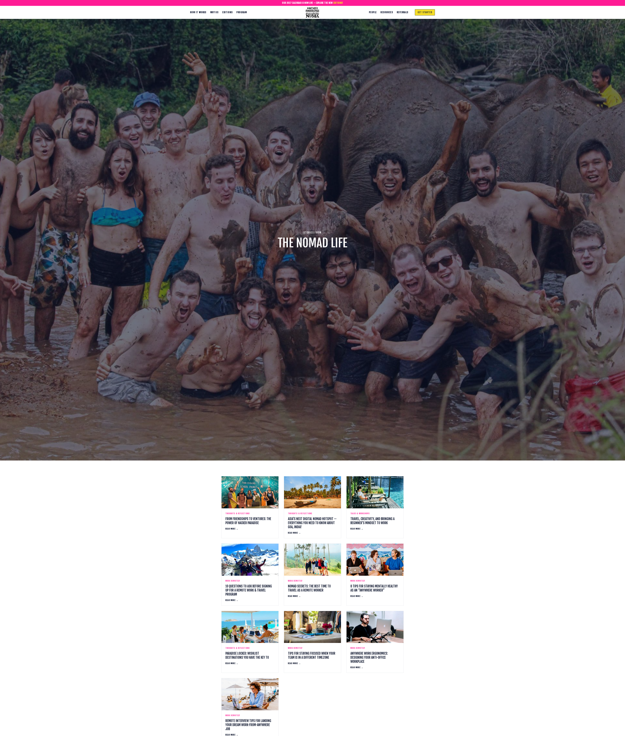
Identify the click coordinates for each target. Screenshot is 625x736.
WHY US (214, 12)
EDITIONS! (338, 2)
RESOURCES (387, 12)
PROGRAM (241, 12)
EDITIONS (227, 12)
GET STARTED (425, 12)
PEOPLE (373, 12)
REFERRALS (402, 12)
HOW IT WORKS (198, 12)
